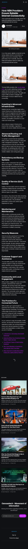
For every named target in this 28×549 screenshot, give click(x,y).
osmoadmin (9, 25)
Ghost (17, 538)
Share (23, 26)
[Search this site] (24, 2)
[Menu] (26, 2)
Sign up (14, 535)
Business (4, 7)
